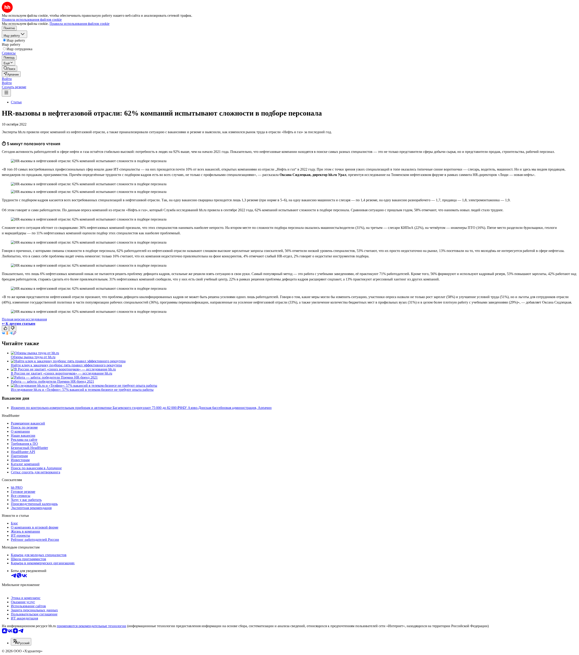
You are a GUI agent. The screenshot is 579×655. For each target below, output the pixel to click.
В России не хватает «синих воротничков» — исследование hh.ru (61, 373)
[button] (7, 79)
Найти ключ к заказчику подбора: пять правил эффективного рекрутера (66, 365)
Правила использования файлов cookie (79, 24)
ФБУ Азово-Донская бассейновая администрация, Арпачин (226, 408)
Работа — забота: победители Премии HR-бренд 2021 (52, 381)
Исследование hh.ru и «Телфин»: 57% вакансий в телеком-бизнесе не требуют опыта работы (82, 390)
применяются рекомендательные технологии (91, 626)
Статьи (16, 102)
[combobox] (21, 642)
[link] (9, 68)
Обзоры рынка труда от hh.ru (33, 357)
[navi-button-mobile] (6, 93)
